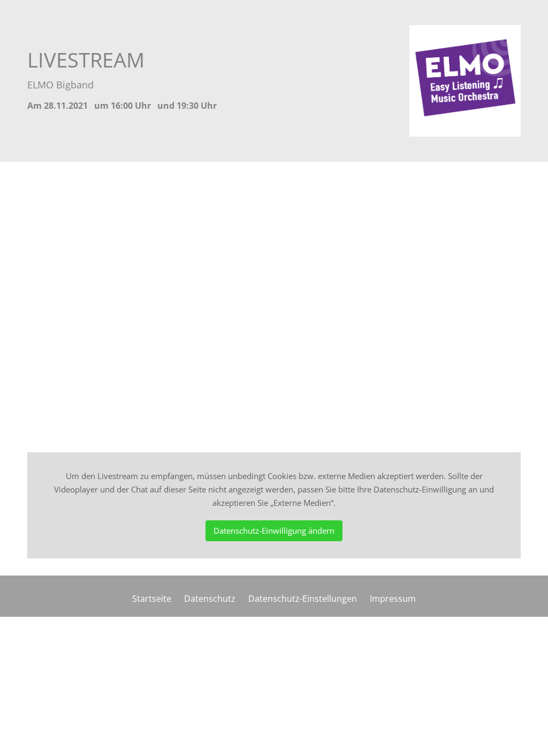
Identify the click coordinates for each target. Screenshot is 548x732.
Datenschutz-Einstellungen (302, 598)
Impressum (393, 598)
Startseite (151, 598)
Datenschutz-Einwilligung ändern (274, 530)
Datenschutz (209, 598)
